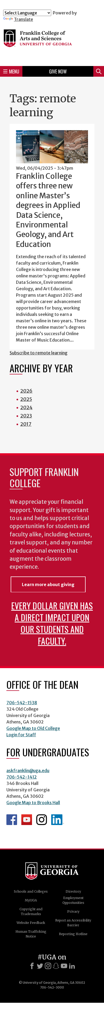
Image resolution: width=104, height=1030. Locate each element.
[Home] (52, 42)
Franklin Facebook (11, 819)
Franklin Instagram (41, 819)
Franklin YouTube (26, 819)
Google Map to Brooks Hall (33, 802)
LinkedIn (57, 819)
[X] (40, 966)
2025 (26, 399)
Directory (73, 891)
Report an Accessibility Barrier (73, 922)
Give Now (58, 71)
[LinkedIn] (72, 966)
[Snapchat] (56, 966)
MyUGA (31, 900)
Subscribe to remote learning (38, 352)
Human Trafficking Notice (30, 934)
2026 (26, 391)
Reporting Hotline (73, 934)
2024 (26, 407)
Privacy (73, 911)
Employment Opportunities (73, 900)
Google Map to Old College (33, 728)
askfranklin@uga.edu (27, 770)
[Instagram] (48, 966)
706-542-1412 (21, 777)
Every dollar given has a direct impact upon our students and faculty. (52, 623)
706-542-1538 (21, 702)
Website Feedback (31, 923)
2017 (25, 424)
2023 (26, 416)
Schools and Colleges (31, 891)
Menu (14, 71)
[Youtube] (64, 966)
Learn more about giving (48, 584)
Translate (23, 19)
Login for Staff (21, 734)
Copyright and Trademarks (30, 911)
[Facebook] (32, 966)
